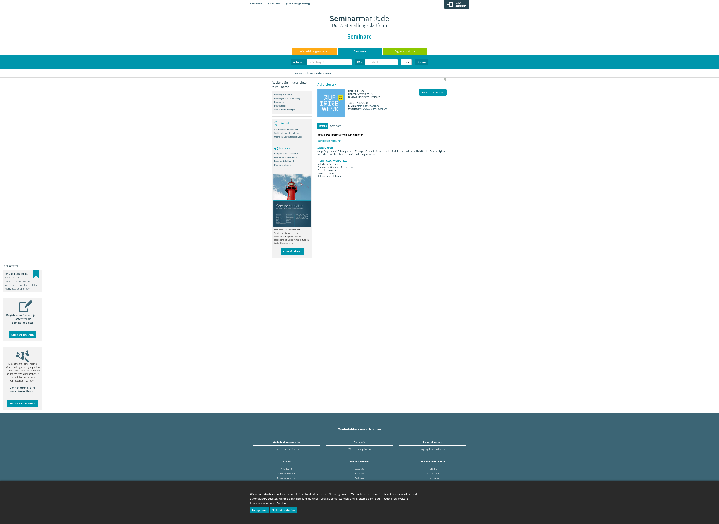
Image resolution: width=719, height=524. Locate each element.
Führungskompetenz (283, 94)
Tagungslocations (405, 51)
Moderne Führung (282, 164)
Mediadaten (286, 468)
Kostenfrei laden (292, 251)
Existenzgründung (299, 3)
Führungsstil (280, 105)
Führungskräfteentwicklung (287, 98)
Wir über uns (432, 473)
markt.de (359, 22)
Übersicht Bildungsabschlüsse (288, 136)
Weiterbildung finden (359, 449)
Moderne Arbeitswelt (284, 161)
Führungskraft (280, 102)
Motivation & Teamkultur (286, 157)
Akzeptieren (259, 510)
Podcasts (359, 478)
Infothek (257, 3)
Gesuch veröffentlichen (23, 403)
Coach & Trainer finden (286, 449)
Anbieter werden (286, 473)
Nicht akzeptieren (283, 510)
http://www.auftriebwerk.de (372, 109)
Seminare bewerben (22, 334)
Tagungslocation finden (432, 449)
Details (323, 125)
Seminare (360, 51)
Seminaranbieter (304, 73)
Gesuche (275, 3)
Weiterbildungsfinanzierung (287, 133)
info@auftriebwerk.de (368, 106)
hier (284, 503)
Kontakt (432, 468)
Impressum (433, 478)
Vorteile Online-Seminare (286, 129)
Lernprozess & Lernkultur (286, 153)
